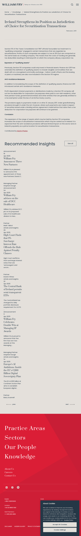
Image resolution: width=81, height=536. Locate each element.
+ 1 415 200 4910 (10, 514)
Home (7, 12)
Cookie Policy (68, 520)
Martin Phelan (22, 131)
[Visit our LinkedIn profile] (8, 487)
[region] (59, 518)
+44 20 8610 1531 (10, 508)
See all (70, 143)
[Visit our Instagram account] (14, 487)
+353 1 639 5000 (10, 501)
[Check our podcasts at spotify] (18, 487)
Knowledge (17, 12)
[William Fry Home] (22, 5)
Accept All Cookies (60, 525)
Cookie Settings (60, 530)
